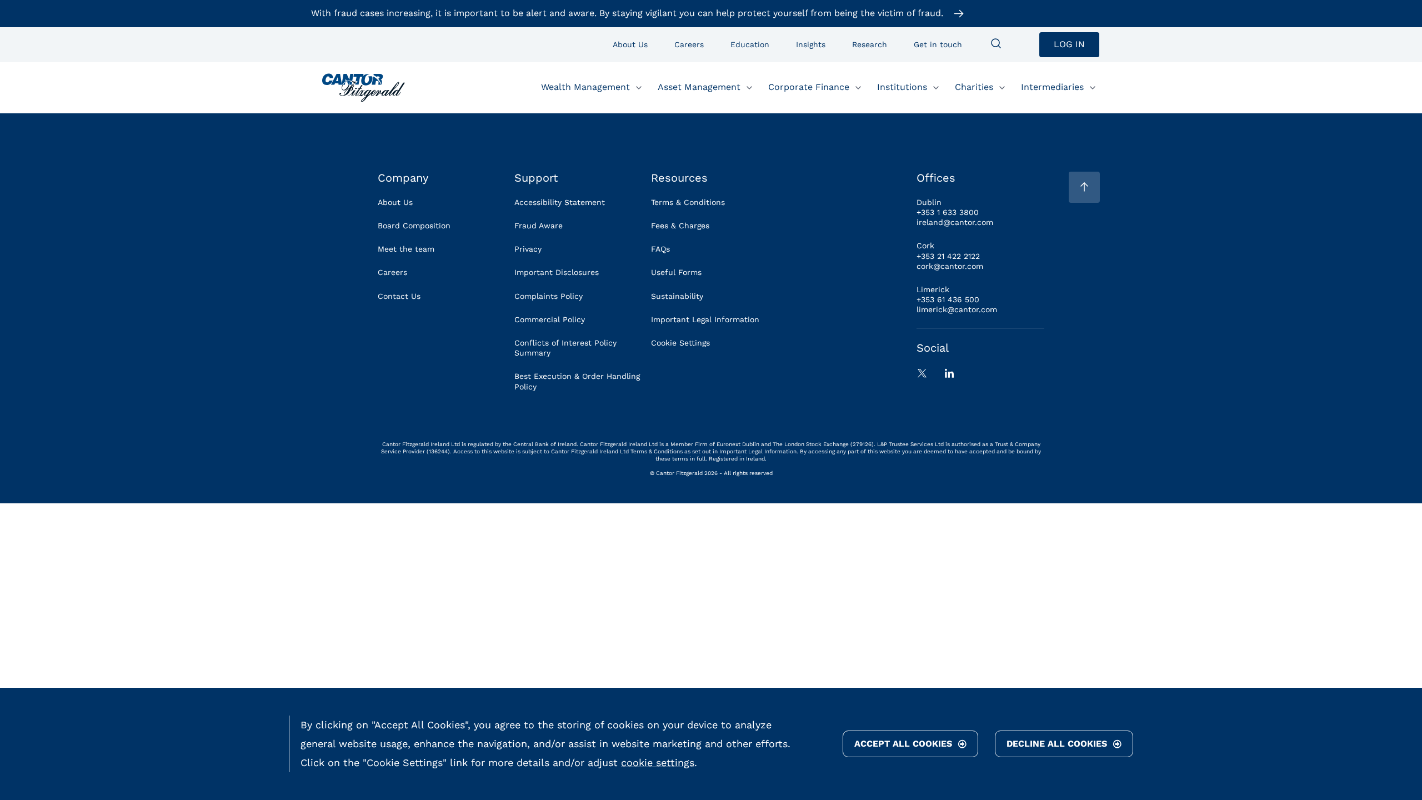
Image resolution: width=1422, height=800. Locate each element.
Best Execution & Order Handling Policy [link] (577, 381)
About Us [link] (395, 202)
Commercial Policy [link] (549, 319)
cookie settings (657, 762)
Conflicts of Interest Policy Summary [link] (565, 347)
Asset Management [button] (699, 87)
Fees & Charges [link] (680, 225)
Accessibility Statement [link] (559, 202)
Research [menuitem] (869, 44)
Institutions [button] (902, 87)
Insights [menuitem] (810, 44)
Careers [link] (392, 272)
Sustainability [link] (677, 296)
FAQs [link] (660, 248)
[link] (363, 87)
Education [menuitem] (749, 44)
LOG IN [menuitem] (1069, 44)
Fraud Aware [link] (538, 225)
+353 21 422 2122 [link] (948, 256)
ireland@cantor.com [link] (955, 222)
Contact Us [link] (399, 296)
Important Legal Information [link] (705, 319)
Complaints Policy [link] (548, 296)
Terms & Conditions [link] (688, 202)
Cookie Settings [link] (680, 342)
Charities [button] (974, 87)
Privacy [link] (528, 248)
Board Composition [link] (414, 225)
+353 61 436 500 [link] (948, 299)
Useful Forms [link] (676, 272)
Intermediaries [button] (1052, 87)
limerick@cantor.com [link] (957, 309)
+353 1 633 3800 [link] (948, 212)
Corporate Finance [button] (808, 87)
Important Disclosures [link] (556, 272)
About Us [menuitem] (630, 44)
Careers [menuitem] (689, 44)
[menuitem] (996, 44)
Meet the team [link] (406, 248)
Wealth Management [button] (585, 87)
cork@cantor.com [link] (950, 266)
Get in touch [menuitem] (938, 44)
